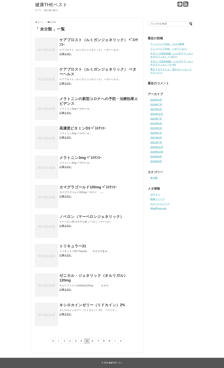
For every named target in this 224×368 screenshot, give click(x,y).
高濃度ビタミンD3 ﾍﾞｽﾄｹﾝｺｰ (82, 128)
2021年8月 (156, 137)
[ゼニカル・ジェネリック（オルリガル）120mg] (46, 285)
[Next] (115, 341)
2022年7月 (156, 119)
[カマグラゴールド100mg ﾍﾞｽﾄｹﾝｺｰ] (46, 196)
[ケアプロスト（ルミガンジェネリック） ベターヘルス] (46, 78)
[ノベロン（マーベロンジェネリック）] (46, 226)
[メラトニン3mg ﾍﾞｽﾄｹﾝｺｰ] (46, 167)
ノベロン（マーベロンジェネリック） (91, 216)
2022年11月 (156, 114)
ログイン (155, 194)
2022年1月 (156, 133)
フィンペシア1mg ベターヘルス (168, 48)
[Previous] (59, 341)
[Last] (121, 341)
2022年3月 (156, 123)
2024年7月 (156, 104)
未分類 (154, 178)
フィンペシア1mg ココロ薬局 (167, 44)
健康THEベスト (51, 4)
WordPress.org (158, 208)
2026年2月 (156, 100)
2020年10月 (156, 152)
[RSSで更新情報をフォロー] (185, 5)
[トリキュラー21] (46, 255)
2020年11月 (156, 147)
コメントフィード (160, 204)
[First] (53, 341)
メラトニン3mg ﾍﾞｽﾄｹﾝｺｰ (80, 158)
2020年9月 (156, 156)
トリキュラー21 (72, 246)
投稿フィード (157, 199)
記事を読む (65, 54)
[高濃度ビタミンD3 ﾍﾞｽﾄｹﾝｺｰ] (46, 137)
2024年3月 (156, 109)
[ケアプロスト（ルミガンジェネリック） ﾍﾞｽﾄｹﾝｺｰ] (46, 49)
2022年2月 (156, 128)
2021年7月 (156, 142)
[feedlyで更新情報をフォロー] (179, 5)
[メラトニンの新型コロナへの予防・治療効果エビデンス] (46, 108)
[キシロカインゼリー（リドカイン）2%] (46, 314)
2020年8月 (156, 161)
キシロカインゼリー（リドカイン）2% (92, 305)
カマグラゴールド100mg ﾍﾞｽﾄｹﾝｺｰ (88, 187)
